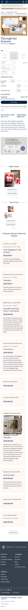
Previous (3, 26)
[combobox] (14, 5)
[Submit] (25, 5)
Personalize (14, 102)
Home (2, 12)
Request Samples (5, 581)
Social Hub (17, 559)
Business (3, 562)
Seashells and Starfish (7, 246)
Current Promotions (20, 567)
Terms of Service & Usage (7, 601)
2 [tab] (14, 197)
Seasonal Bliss (6, 346)
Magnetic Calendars (11, 12)
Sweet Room (5, 277)
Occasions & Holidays (6, 559)
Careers (17, 564)
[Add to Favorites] (20, 18)
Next (24, 26)
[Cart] (26, 2)
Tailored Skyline (6, 518)
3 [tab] (16, 197)
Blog (16, 562)
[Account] (23, 2)
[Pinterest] (9, 590)
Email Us (16, 592)
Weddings (3, 557)
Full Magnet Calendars (7, 13)
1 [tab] (11, 197)
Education (3, 564)
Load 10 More (13, 532)
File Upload (4, 576)
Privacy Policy (4, 603)
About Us (17, 557)
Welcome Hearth (6, 305)
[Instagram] (11, 590)
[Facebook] (7, 590)
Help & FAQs (4, 579)
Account (3, 574)
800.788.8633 (6, 592)
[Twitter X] (4, 590)
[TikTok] (2, 590)
